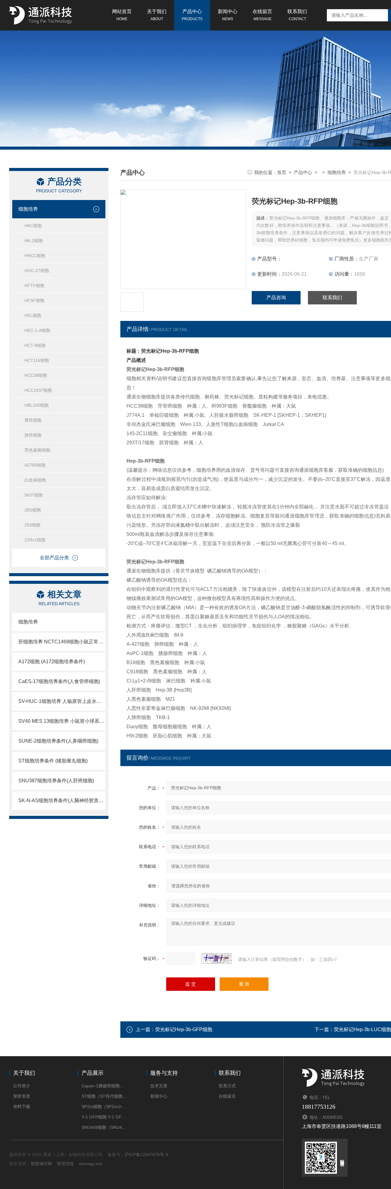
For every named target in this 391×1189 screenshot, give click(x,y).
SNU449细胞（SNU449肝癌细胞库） (105, 1127)
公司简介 (21, 1085)
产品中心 (192, 15)
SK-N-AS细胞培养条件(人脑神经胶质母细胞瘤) (61, 800)
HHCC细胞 (34, 255)
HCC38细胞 (35, 375)
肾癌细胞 (33, 420)
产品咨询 (276, 297)
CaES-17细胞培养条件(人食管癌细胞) (59, 681)
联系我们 (297, 15)
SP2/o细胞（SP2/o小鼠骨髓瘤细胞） (105, 1106)
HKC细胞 (33, 225)
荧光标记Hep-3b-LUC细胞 (362, 1029)
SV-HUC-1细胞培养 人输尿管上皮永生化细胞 (61, 701)
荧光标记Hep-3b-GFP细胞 (183, 1029)
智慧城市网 (41, 1163)
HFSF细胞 (34, 300)
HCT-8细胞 (35, 345)
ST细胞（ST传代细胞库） (105, 1096)
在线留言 (262, 15)
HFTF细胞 (34, 285)
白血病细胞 (35, 480)
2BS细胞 (32, 509)
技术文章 (158, 1085)
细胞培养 (28, 209)
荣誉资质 (21, 1096)
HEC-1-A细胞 (37, 330)
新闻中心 (227, 15)
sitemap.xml (90, 1163)
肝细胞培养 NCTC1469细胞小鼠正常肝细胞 (61, 641)
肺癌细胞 (33, 435)
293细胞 (32, 524)
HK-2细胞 (33, 240)
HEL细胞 (32, 315)
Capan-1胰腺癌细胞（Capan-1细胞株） (105, 1085)
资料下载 (21, 1106)
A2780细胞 (35, 465)
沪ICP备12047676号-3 (146, 1154)
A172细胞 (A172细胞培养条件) (51, 661)
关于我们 (156, 15)
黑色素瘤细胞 (37, 450)
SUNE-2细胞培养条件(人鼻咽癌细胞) (58, 741)
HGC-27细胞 (36, 270)
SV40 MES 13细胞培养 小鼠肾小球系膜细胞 (61, 721)
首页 (281, 172)
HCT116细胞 (36, 360)
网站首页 (122, 15)
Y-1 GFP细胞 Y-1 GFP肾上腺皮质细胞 (105, 1116)
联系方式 (227, 1085)
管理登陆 (65, 1163)
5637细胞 (33, 495)
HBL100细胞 (36, 405)
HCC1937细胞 (38, 390)
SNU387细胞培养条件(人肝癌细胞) (56, 780)
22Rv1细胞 (35, 539)
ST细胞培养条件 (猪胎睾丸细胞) (53, 760)
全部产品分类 (54, 557)
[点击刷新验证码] (216, 958)
